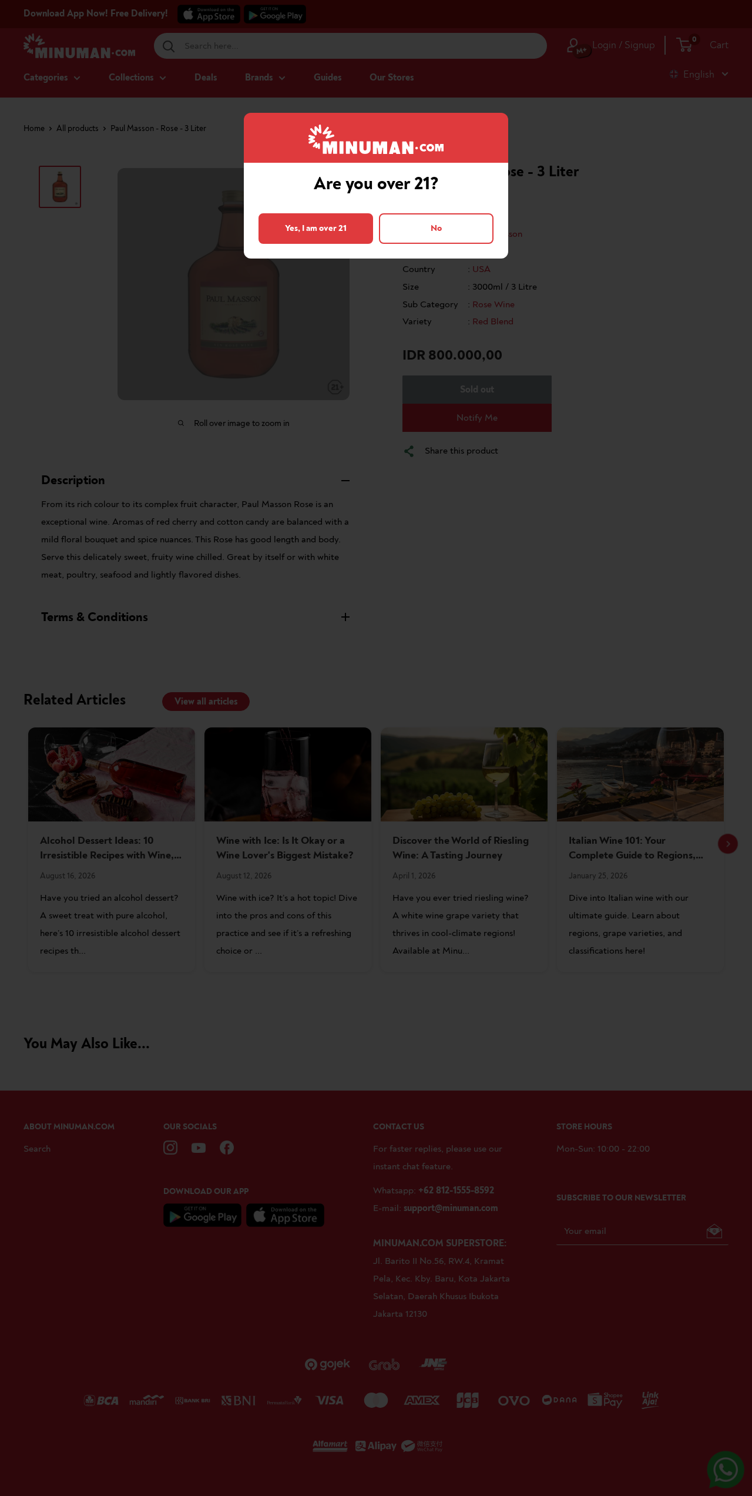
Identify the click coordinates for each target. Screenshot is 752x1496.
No (436, 228)
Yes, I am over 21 (316, 228)
